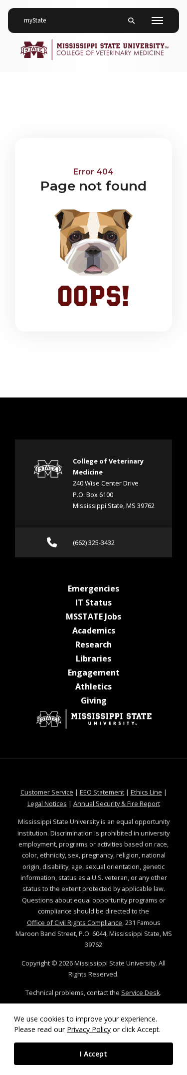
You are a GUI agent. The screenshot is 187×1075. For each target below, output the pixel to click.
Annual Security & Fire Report (116, 803)
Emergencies (93, 588)
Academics (93, 630)
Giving (94, 700)
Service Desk (140, 992)
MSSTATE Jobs (93, 616)
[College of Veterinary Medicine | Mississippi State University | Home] (93, 49)
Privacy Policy (89, 1029)
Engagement (94, 672)
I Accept (93, 1053)
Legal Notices (47, 803)
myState (39, 20)
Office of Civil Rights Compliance (74, 922)
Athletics (93, 686)
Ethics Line (146, 792)
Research (93, 644)
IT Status (93, 602)
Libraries (93, 658)
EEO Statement (102, 792)
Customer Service (46, 792)
